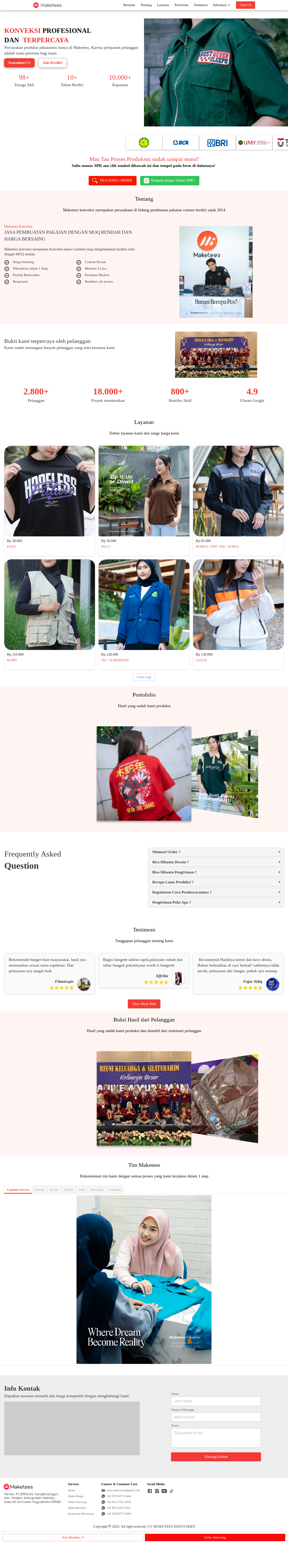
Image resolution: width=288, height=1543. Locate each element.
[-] (150, 1491)
